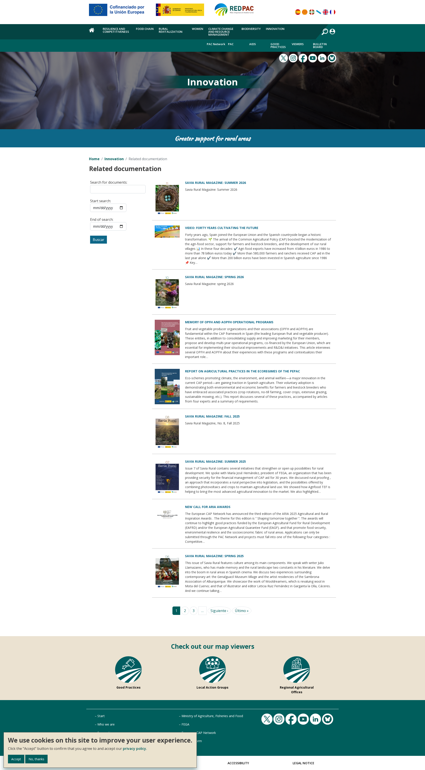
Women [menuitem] (197, 29)
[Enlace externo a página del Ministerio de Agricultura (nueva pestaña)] (181, 11)
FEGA (185, 724)
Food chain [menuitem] (145, 29)
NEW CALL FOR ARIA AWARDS (207, 507)
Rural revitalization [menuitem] (170, 30)
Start (101, 716)
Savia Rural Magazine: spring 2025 (214, 556)
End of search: (101, 219)
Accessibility (238, 763)
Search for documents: (108, 182)
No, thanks (36, 759)
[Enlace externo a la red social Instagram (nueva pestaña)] (294, 57)
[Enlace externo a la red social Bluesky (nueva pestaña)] (332, 57)
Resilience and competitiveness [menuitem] (116, 30)
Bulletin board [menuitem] (320, 45)
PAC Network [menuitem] (216, 44)
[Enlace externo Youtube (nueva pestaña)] (313, 57)
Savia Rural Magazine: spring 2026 (214, 277)
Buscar (98, 239)
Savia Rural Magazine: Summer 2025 (215, 461)
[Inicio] (236, 11)
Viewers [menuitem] (298, 44)
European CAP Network (199, 733)
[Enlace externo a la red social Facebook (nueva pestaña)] (303, 57)
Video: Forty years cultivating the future (221, 228)
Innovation (114, 158)
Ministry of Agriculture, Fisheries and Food (212, 716)
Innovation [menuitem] (275, 29)
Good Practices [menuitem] (278, 45)
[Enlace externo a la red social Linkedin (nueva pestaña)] (323, 57)
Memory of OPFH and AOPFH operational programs (229, 322)
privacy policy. (135, 748)
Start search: (100, 200)
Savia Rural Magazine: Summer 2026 (215, 183)
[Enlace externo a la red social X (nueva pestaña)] (284, 57)
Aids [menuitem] (252, 44)
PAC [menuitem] (231, 44)
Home (94, 158)
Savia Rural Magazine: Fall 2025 (212, 416)
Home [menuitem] (93, 32)
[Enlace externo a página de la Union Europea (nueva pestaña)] (120, 11)
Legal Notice (303, 763)
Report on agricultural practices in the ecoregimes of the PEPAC (242, 371)
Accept (16, 759)
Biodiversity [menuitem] (251, 29)
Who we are (106, 724)
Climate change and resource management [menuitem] (220, 32)
